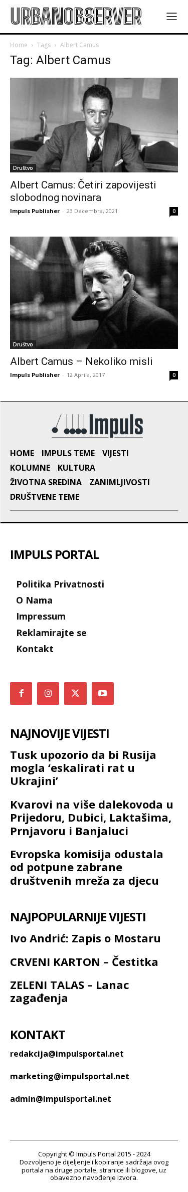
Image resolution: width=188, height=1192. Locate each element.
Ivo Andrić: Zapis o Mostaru (85, 937)
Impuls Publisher (35, 211)
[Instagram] (48, 693)
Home (19, 45)
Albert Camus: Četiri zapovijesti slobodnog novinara (83, 191)
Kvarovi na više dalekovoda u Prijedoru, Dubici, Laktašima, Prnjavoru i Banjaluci (91, 817)
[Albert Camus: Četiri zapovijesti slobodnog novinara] (94, 125)
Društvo (23, 167)
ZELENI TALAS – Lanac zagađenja (69, 991)
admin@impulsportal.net (60, 1098)
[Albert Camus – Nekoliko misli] (94, 293)
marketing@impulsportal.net (69, 1076)
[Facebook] (21, 693)
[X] (75, 693)
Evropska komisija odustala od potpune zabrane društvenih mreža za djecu (86, 867)
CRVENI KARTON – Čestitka (84, 961)
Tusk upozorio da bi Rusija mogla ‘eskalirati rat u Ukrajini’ (83, 767)
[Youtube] (103, 693)
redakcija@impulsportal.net (67, 1053)
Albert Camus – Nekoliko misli (81, 361)
